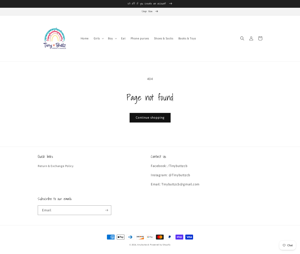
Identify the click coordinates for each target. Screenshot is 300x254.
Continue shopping (150, 117)
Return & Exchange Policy (55, 166)
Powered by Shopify (160, 245)
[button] (98, 38)
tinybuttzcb (143, 245)
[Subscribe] (106, 210)
